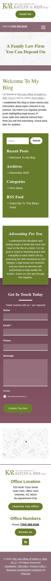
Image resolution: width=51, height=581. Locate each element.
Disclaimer (6, 391)
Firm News (38, 98)
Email (7, 325)
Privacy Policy (37, 566)
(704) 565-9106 (18, 26)
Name (6, 310)
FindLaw (25, 573)
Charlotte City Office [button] (25, 506)
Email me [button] (25, 14)
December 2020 (19, 172)
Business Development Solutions (24, 570)
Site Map (23, 566)
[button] (43, 27)
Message (8, 355)
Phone (7, 340)
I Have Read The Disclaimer (17, 396)
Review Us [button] (25, 532)
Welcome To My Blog (22, 157)
